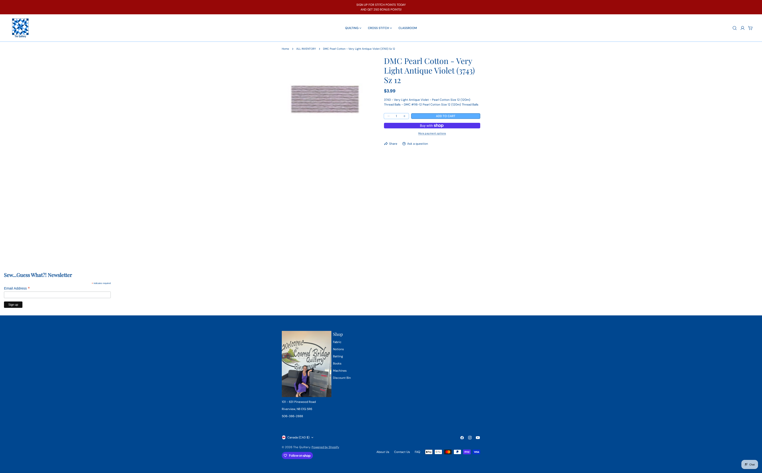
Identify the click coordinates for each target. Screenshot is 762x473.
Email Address (17, 288)
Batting (338, 356)
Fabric (337, 342)
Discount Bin (342, 378)
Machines (340, 371)
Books (337, 363)
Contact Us (402, 452)
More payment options (432, 133)
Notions (338, 349)
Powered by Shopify (325, 447)
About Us (382, 452)
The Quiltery (301, 447)
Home (285, 48)
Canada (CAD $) (298, 437)
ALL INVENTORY (306, 48)
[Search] (735, 28)
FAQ (417, 452)
